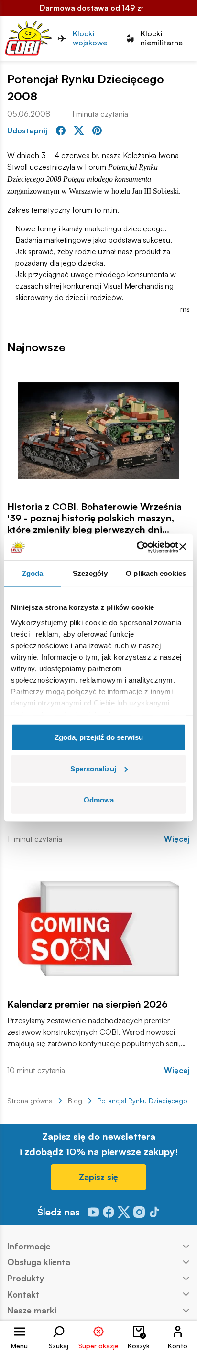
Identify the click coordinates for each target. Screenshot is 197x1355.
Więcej (177, 839)
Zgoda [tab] (33, 573)
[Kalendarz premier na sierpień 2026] (98, 928)
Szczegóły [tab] (90, 573)
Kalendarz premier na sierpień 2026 (87, 1004)
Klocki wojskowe (90, 38)
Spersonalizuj (93, 768)
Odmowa (99, 800)
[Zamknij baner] (182, 546)
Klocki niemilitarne (162, 38)
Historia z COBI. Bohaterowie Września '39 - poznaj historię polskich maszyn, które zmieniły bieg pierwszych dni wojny (94, 518)
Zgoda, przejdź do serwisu (99, 737)
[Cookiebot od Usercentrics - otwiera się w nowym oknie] (136, 547)
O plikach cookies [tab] (156, 573)
